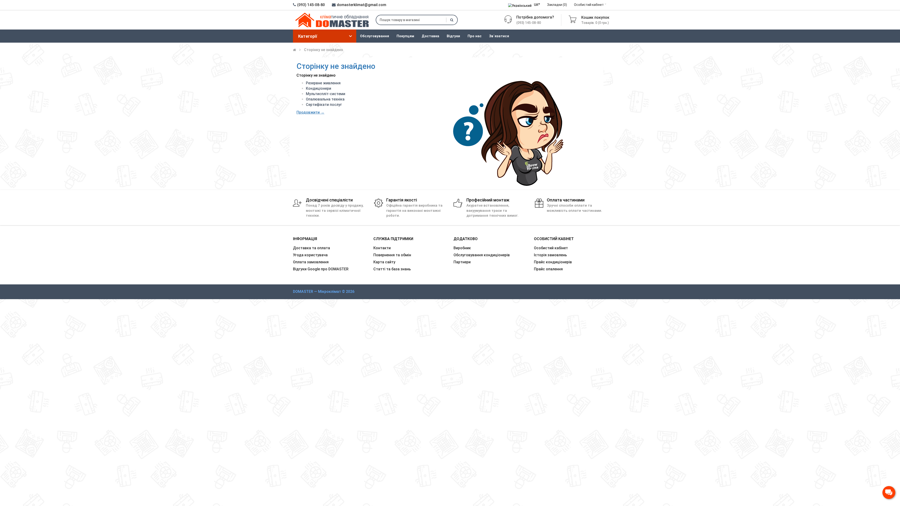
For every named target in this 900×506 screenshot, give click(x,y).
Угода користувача (310, 255)
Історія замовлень (550, 255)
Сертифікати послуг (324, 104)
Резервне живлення (323, 83)
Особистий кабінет (589, 5)
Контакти (382, 248)
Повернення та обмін (392, 255)
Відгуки (453, 36)
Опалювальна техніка (325, 99)
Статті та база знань (392, 269)
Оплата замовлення (311, 262)
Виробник (462, 248)
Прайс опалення (548, 269)
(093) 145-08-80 (311, 5)
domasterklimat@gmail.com (361, 5)
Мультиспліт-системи (325, 94)
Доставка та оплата (311, 248)
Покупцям (405, 36)
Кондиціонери (318, 88)
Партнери (462, 262)
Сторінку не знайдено (323, 50)
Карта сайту (384, 262)
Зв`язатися (499, 36)
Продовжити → (310, 112)
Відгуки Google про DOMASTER (321, 269)
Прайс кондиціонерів (553, 262)
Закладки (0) (557, 5)
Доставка (430, 36)
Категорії (307, 36)
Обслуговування (374, 36)
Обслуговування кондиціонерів (482, 255)
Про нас (475, 36)
